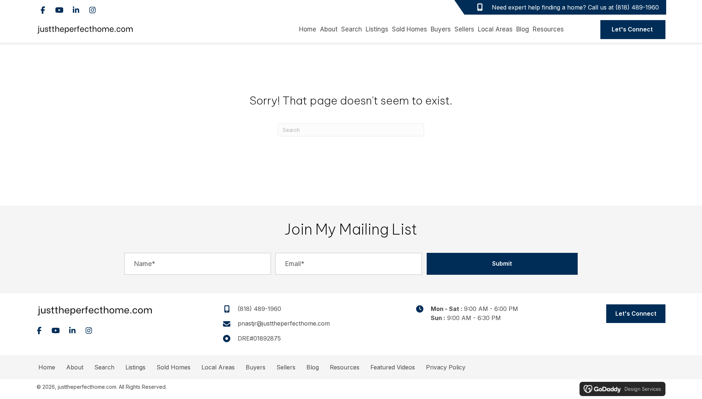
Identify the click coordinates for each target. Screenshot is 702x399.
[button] (43, 10)
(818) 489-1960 (637, 7)
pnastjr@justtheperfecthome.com (284, 323)
